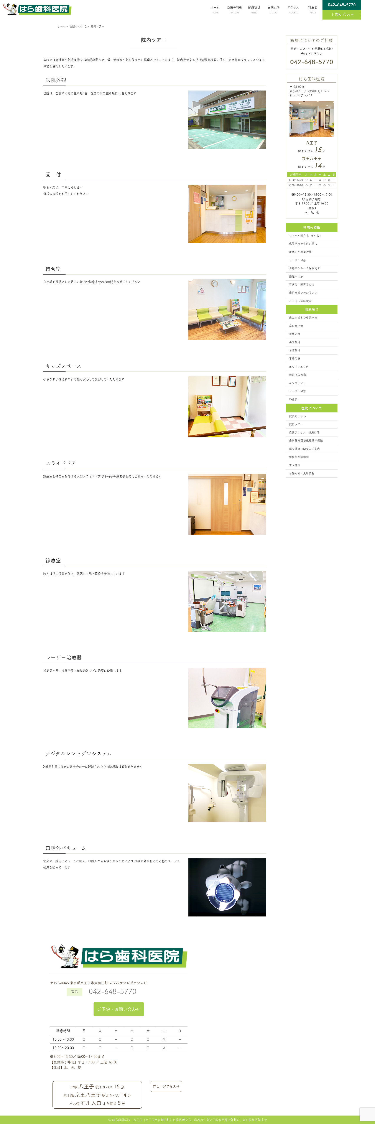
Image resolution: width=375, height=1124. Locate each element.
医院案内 (274, 10)
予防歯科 (294, 350)
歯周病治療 (296, 326)
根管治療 (294, 334)
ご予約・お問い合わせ (118, 1009)
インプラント (297, 383)
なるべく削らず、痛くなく (305, 235)
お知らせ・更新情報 (301, 473)
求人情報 (294, 465)
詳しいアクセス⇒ (166, 1086)
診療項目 (254, 10)
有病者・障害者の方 (301, 284)
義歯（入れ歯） (299, 374)
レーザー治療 (297, 260)
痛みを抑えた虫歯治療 (303, 317)
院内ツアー (296, 424)
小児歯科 (294, 342)
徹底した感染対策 (300, 252)
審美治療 (294, 358)
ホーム (215, 10)
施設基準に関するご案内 (304, 448)
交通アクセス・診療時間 (304, 432)
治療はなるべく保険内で (304, 268)
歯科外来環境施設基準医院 (306, 440)
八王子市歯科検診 (300, 301)
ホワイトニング (298, 366)
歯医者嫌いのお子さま (303, 292)
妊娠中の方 (296, 276)
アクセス (293, 10)
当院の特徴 (234, 10)
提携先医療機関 (299, 457)
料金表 (312, 10)
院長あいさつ (297, 416)
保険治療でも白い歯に (303, 243)
